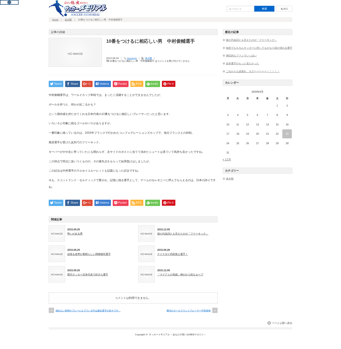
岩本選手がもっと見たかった (242, 63)
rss (284, 9)
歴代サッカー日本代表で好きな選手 (87, 274)
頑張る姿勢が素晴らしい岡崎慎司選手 (89, 254)
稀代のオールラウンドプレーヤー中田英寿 (189, 310)
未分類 (68, 19)
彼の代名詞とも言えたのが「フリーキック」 (182, 233)
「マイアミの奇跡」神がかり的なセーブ (180, 274)
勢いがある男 (75, 233)
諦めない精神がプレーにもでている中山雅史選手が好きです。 (88, 310)
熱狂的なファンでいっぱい (241, 55)
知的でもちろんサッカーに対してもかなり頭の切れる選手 (259, 47)
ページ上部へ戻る (282, 323)
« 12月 (227, 159)
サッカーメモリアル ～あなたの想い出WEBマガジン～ (177, 334)
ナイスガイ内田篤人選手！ (172, 254)
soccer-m (132, 58)
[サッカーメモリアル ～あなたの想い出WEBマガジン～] (78, 15)
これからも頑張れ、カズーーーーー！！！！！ (253, 71)
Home (55, 19)
